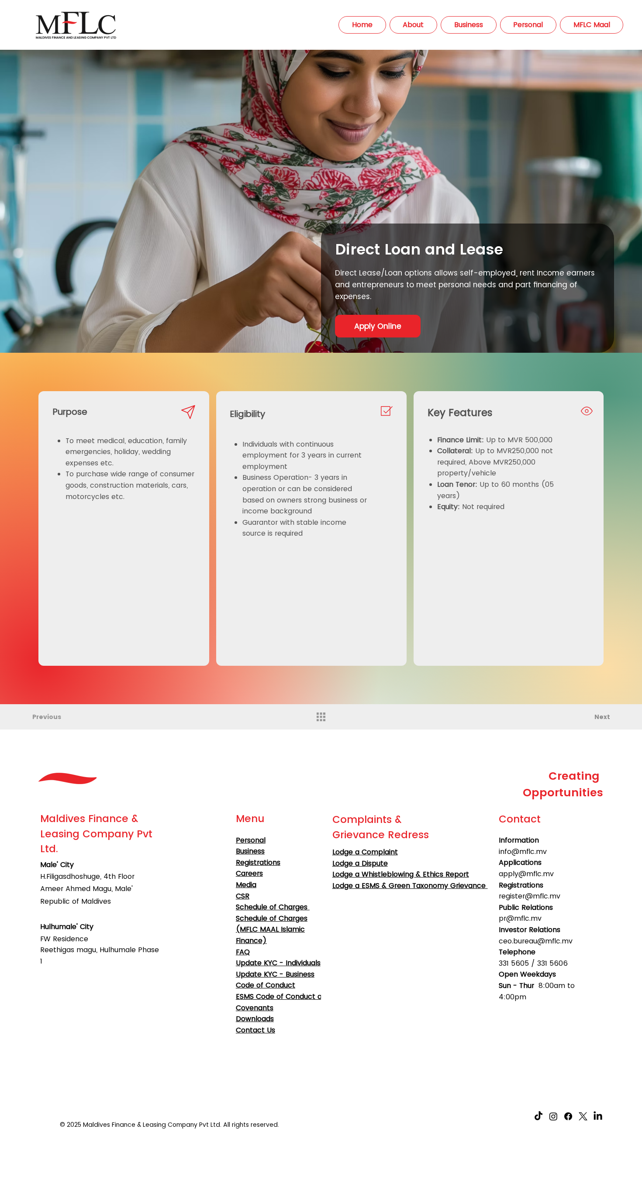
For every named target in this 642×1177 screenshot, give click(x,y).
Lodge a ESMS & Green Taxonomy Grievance (410, 886)
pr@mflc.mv (520, 918)
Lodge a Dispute (360, 863)
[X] (583, 1116)
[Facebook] (568, 1116)
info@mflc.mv (523, 852)
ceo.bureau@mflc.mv (536, 941)
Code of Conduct (265, 985)
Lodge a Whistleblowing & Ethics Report (400, 874)
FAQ (243, 952)
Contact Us (255, 1030)
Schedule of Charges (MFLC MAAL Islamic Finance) (271, 929)
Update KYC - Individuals (278, 963)
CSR (242, 896)
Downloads (255, 1019)
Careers (249, 873)
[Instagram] (553, 1116)
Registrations (258, 862)
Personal (251, 840)
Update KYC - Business (275, 974)
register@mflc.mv (529, 896)
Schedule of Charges (273, 907)
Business (250, 851)
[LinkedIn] (598, 1116)
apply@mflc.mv (526, 874)
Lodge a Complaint (365, 852)
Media (246, 885)
